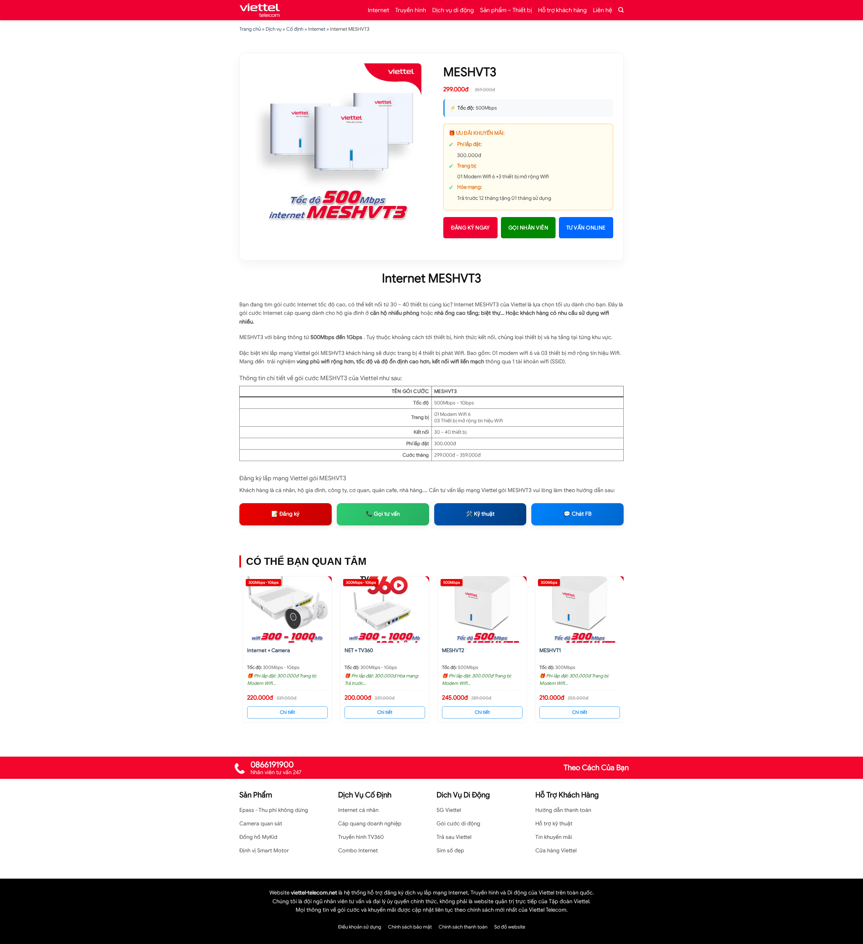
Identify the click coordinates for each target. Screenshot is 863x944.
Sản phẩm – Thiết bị (506, 10)
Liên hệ (602, 10)
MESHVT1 (550, 650)
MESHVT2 (453, 650)
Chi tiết (287, 712)
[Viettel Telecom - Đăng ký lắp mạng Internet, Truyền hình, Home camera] (259, 10)
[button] (621, 10)
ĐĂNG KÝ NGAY (470, 227)
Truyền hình (410, 10)
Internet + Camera (268, 650)
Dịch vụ (273, 29)
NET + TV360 (359, 650)
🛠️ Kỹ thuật (480, 514)
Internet (378, 10)
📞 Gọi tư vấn (383, 514)
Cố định (294, 29)
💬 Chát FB (578, 514)
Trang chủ (250, 29)
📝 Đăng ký (285, 514)
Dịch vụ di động (453, 10)
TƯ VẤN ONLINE (586, 227)
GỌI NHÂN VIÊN (528, 227)
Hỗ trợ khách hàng (562, 10)
